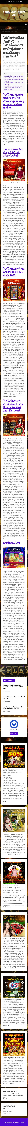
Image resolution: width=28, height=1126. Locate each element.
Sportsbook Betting (7, 1111)
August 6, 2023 (7, 691)
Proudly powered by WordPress (12, 1122)
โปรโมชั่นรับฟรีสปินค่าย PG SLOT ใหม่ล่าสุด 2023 (14, 83)
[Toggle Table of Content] (21, 74)
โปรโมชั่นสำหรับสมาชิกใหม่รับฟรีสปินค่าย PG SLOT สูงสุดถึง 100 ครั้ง (13, 87)
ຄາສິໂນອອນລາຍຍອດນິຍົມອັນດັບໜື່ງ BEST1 (13, 1094)
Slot (4, 1110)
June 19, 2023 (7, 711)
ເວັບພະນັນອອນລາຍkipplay (9, 1098)
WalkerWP (17, 1124)
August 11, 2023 (16, 60)
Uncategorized (6, 1113)
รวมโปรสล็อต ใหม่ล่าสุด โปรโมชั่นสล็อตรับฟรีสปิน (14, 80)
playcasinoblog (7, 60)
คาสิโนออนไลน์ (15, 62)
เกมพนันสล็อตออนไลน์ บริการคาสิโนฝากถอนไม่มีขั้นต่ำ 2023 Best (13, 707)
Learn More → (14, 733)
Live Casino (5, 62)
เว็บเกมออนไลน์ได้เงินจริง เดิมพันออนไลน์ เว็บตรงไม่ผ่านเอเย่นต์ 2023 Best (13, 687)
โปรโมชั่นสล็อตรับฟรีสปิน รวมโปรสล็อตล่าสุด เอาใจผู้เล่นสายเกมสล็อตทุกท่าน (14, 77)
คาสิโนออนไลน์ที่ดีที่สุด (13, 64)
